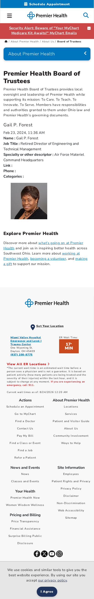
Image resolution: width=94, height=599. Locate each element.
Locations (71, 406)
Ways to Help (71, 443)
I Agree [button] (47, 591)
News (25, 474)
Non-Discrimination (71, 503)
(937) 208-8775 (21, 354)
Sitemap (71, 518)
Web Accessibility (71, 510)
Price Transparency (25, 521)
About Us (48, 41)
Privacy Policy (71, 488)
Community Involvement (71, 436)
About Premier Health (25, 41)
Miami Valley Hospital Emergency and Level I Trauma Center (26, 341)
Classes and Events (25, 481)
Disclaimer (71, 496)
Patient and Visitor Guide (71, 421)
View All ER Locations (27, 364)
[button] (9, 15)
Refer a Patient (25, 457)
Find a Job (25, 450)
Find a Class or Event (25, 443)
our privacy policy (52, 580)
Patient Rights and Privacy (71, 481)
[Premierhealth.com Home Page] (6, 41)
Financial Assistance (25, 528)
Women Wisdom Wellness (25, 505)
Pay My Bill (25, 436)
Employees (71, 474)
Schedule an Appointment (25, 406)
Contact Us (25, 428)
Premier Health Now (25, 498)
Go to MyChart (25, 414)
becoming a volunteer (48, 258)
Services (71, 414)
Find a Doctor (25, 421)
